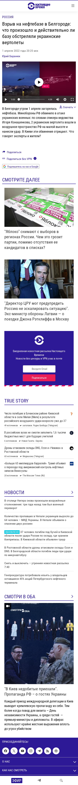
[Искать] (61, 780)
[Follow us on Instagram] (30, 750)
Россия (7, 17)
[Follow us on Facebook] (5, 750)
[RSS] (47, 750)
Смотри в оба (19, 597)
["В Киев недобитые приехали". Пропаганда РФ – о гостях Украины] (39, 643)
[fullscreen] (72, 99)
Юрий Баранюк (11, 56)
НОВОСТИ (14, 492)
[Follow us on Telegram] (39, 750)
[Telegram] (39, 780)
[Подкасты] (56, 750)
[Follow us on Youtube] (22, 750)
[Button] (11, 153)
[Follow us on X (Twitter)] (14, 750)
